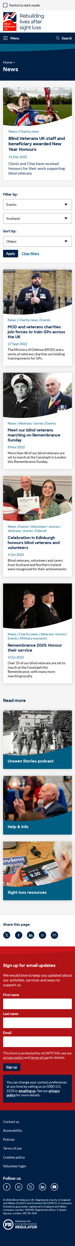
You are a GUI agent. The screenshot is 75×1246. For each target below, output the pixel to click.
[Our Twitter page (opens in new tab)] (30, 1186)
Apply (10, 253)
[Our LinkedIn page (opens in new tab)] (42, 1186)
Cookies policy (14, 1157)
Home (7, 62)
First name (11, 995)
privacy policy (13, 1057)
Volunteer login (14, 1166)
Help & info (18, 826)
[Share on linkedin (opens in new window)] (30, 935)
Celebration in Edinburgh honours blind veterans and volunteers (34, 542)
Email (7, 1032)
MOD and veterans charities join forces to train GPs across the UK (36, 331)
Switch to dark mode (24, 5)
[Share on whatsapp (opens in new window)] (42, 935)
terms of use (39, 1057)
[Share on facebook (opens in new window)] (18, 935)
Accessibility (12, 1130)
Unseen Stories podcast (31, 761)
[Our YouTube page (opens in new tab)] (54, 1186)
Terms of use (12, 1148)
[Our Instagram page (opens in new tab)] (18, 1186)
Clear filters (30, 253)
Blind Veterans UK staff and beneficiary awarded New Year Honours (36, 144)
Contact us (11, 1121)
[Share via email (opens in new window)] (54, 935)
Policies (9, 1139)
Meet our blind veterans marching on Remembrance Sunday (34, 435)
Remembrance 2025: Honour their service (35, 648)
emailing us (27, 1091)
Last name (10, 1014)
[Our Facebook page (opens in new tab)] (6, 1186)
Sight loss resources (27, 892)
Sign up (11, 1067)
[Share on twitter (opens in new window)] (6, 935)
